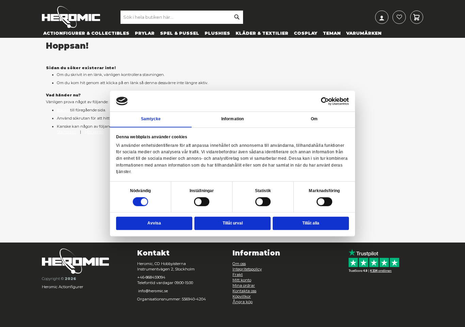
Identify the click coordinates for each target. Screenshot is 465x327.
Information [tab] (232, 119)
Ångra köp (243, 301)
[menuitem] (86, 33)
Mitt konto (94, 131)
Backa (63, 110)
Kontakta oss (244, 291)
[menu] (232, 33)
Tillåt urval (233, 223)
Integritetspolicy (247, 269)
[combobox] (182, 17)
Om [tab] (314, 119)
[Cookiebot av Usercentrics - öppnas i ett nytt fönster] (325, 101)
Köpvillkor (242, 296)
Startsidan (66, 131)
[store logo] (71, 17)
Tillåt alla (310, 223)
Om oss (239, 263)
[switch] (202, 202)
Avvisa (154, 223)
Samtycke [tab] (151, 119)
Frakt (238, 274)
